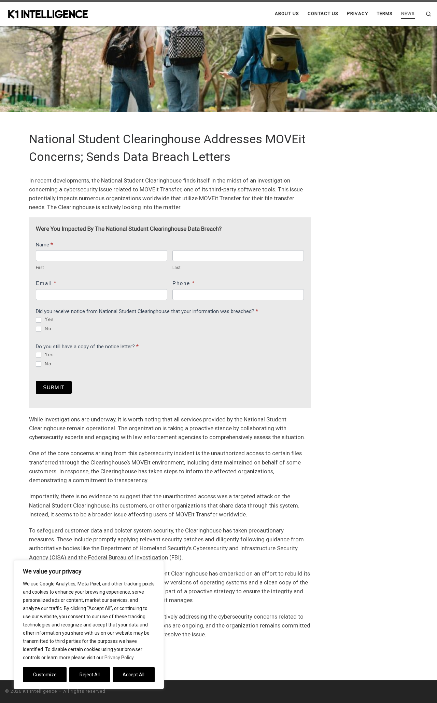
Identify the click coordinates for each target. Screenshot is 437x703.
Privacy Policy (118, 657)
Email (46, 283)
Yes (48, 319)
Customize (45, 674)
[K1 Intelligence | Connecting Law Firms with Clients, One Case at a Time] (47, 13)
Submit (54, 387)
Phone (183, 283)
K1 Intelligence (40, 691)
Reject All (90, 674)
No (47, 328)
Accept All (133, 674)
